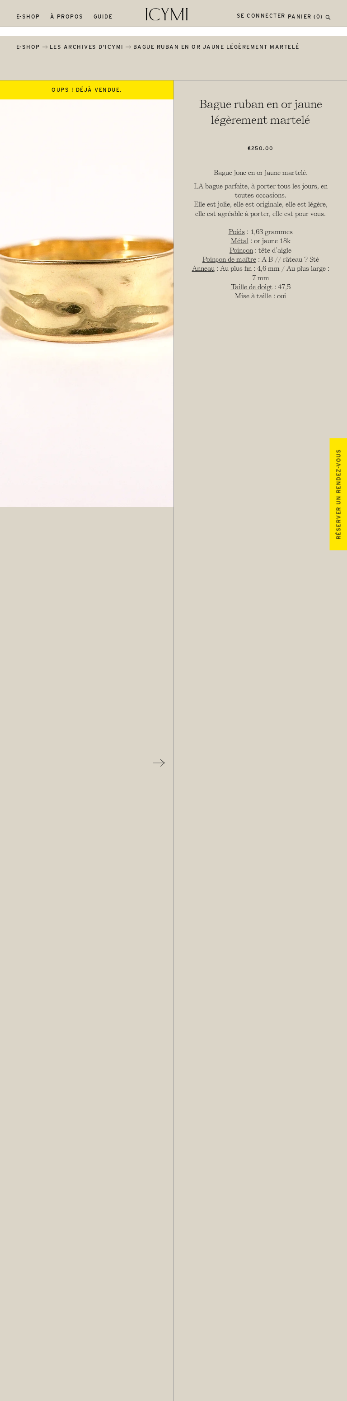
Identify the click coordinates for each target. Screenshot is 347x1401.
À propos (67, 16)
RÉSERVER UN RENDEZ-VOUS (338, 494)
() (305, 16)
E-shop (28, 16)
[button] (328, 16)
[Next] (159, 763)
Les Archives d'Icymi (87, 46)
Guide (103, 16)
